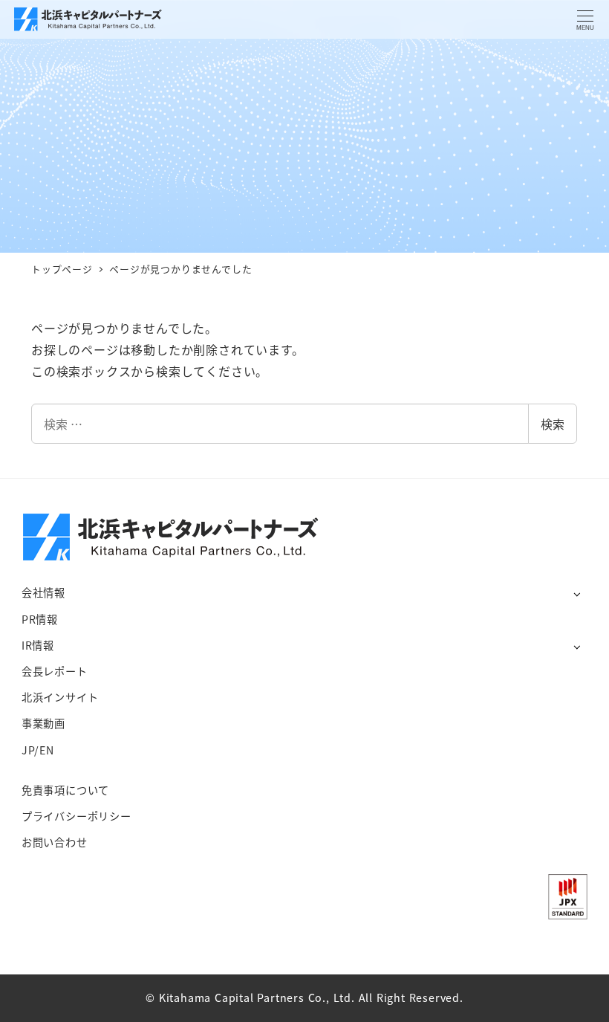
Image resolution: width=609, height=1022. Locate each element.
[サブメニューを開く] (576, 593)
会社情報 (43, 592)
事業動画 (43, 723)
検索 (552, 424)
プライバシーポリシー (76, 816)
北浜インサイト (60, 697)
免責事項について (65, 790)
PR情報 (40, 619)
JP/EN (38, 750)
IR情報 (38, 645)
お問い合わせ (55, 842)
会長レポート (55, 671)
